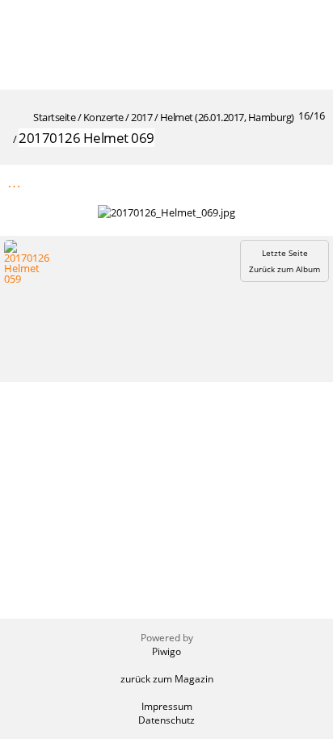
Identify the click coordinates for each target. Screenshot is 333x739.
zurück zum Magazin (166, 679)
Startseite (54, 117)
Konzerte (103, 117)
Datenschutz (166, 720)
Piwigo (166, 651)
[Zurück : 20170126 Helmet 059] (277, 182)
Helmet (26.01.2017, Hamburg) (227, 117)
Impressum (166, 706)
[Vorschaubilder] (243, 182)
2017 (141, 117)
